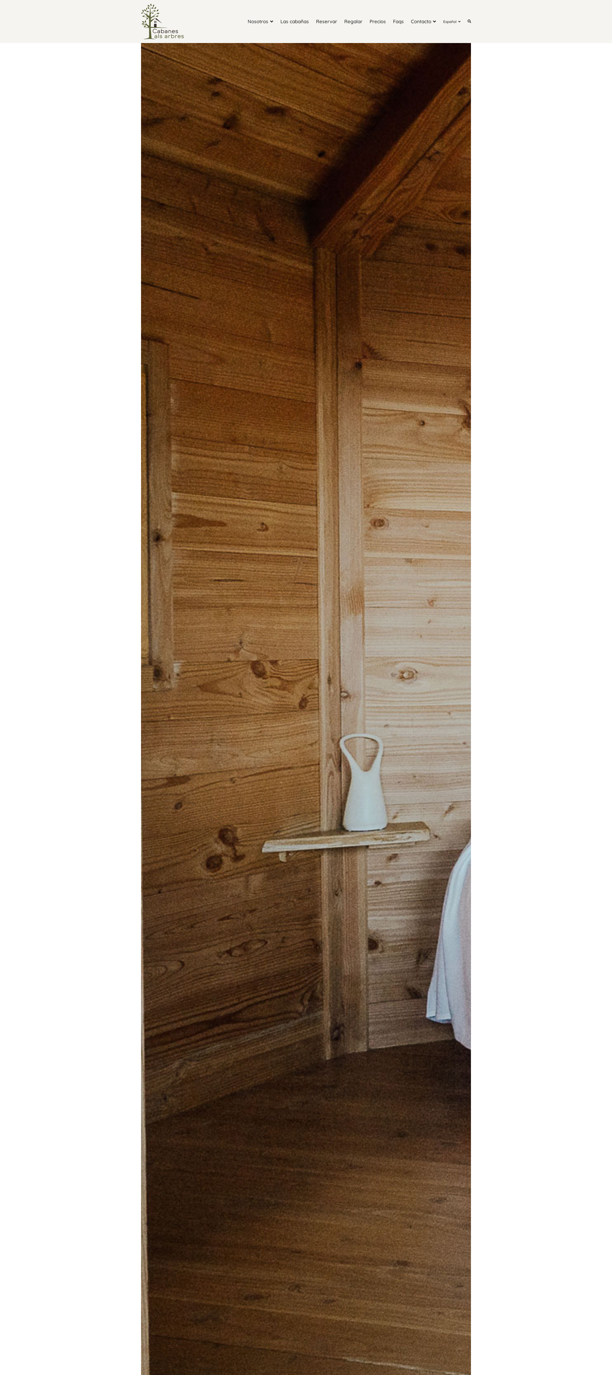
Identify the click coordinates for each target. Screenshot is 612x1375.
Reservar (326, 21)
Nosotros (258, 21)
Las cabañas (294, 21)
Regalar (353, 21)
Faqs (398, 21)
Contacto (421, 21)
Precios (378, 21)
